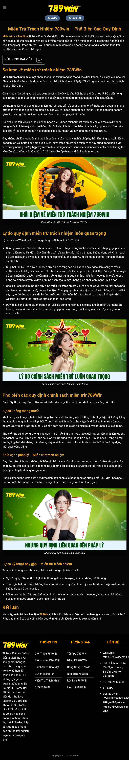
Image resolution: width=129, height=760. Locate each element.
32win (114, 698)
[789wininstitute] (64, 7)
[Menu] (5, 7)
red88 (112, 702)
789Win (44, 614)
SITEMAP (108, 687)
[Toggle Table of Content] (37, 60)
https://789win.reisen (115, 706)
